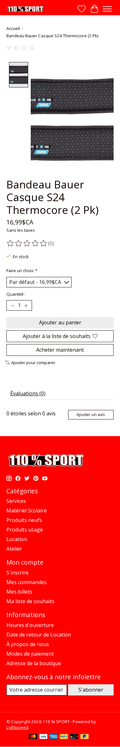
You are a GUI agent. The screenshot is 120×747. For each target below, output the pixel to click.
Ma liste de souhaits (30, 601)
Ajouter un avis (90, 414)
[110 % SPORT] (25, 9)
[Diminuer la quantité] (12, 305)
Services (16, 500)
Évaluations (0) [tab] (27, 393)
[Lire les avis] (27, 243)
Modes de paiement (30, 653)
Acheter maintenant (60, 349)
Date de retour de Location (38, 634)
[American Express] (54, 737)
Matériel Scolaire (26, 510)
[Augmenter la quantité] (26, 305)
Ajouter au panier (60, 322)
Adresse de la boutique (33, 663)
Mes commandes (26, 582)
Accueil (13, 28)
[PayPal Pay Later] (84, 737)
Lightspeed (17, 727)
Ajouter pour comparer (33, 362)
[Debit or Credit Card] (74, 737)
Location (16, 539)
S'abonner (90, 689)
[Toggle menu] (107, 9)
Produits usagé (24, 529)
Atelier (14, 548)
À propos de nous (27, 644)
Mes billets (19, 591)
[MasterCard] (33, 737)
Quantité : (16, 294)
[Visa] (43, 737)
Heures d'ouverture (30, 625)
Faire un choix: (21, 270)
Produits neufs (24, 520)
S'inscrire (17, 572)
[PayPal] (64, 737)
